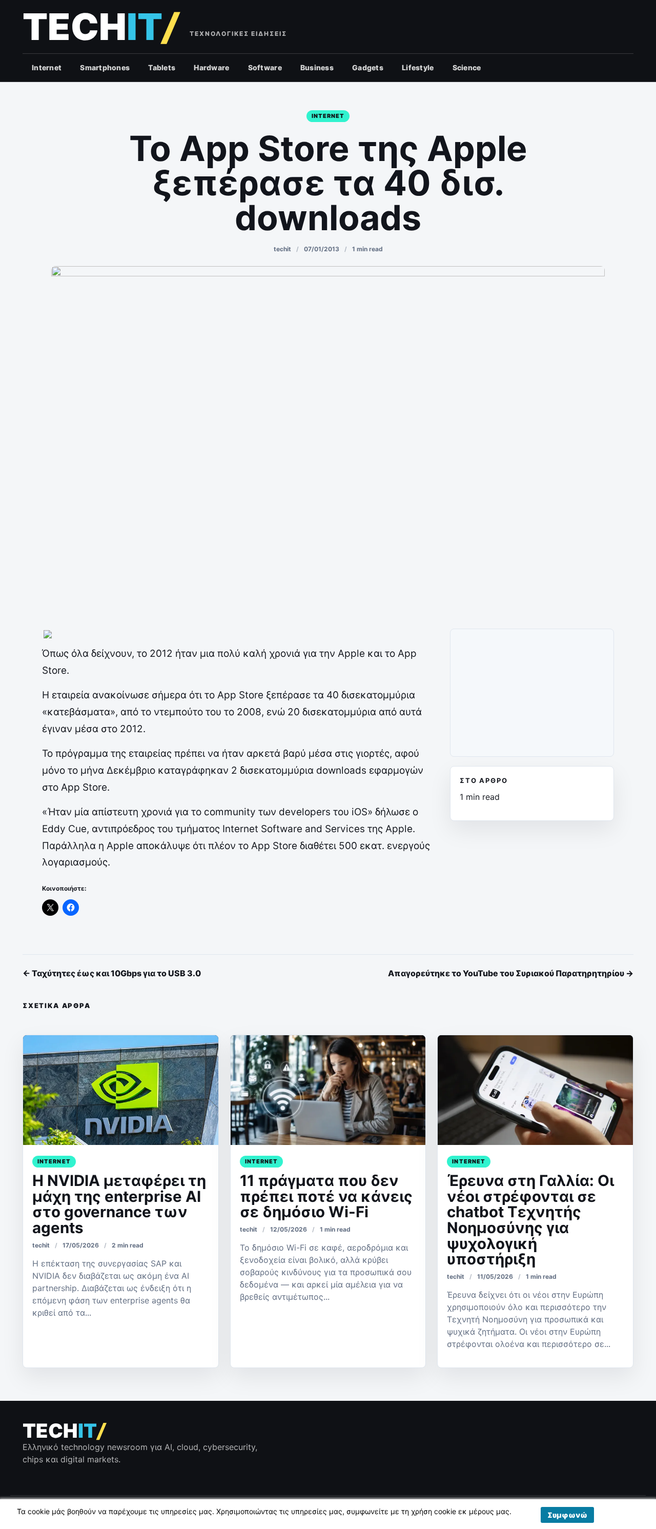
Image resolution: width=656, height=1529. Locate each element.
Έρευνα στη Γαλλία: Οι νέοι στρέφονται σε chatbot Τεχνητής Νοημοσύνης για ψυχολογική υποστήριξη (530, 1219)
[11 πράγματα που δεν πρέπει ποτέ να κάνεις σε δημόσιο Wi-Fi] (328, 1090)
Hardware (211, 67)
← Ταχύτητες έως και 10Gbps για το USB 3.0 (112, 973)
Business (317, 67)
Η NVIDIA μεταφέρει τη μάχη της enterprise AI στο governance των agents (119, 1204)
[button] (567, 1515)
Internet (46, 67)
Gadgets (367, 67)
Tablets (161, 67)
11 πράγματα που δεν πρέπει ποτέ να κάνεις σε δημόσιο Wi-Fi (326, 1196)
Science (467, 67)
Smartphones (105, 67)
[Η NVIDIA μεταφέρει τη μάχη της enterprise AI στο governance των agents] (120, 1090)
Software (265, 67)
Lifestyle (418, 67)
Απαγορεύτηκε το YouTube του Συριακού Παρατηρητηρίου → (510, 973)
